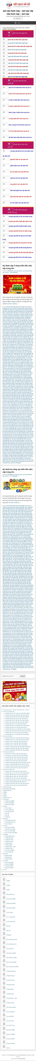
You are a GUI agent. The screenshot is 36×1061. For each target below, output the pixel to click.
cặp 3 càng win (10, 516)
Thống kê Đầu (8, 843)
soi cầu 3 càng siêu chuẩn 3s (14, 416)
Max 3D (7, 813)
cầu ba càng (9, 556)
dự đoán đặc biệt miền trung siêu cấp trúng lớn (16, 757)
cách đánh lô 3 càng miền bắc (14, 326)
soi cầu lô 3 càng (9, 461)
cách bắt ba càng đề (19, 317)
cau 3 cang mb (16, 355)
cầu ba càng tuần (26, 380)
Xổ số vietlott (8, 808)
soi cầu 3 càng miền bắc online (14, 415)
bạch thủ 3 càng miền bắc (16, 309)
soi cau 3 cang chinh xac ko (11, 407)
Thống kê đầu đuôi (9, 836)
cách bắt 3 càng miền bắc (13, 315)
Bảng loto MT (8, 857)
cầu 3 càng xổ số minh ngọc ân (12, 371)
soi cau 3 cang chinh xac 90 (12, 404)
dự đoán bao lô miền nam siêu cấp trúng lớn (16, 771)
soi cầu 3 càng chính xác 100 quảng (14, 403)
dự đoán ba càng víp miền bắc (17, 603)
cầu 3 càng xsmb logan (26, 377)
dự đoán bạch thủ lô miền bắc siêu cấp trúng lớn (17, 720)
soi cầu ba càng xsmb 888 (16, 458)
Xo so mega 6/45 (9, 809)
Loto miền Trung (10, 1025)
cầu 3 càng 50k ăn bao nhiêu (15, 339)
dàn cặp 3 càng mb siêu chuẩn (18, 582)
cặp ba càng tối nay (20, 517)
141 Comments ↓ (14, 476)
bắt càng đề (19, 311)
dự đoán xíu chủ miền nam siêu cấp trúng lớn (16, 785)
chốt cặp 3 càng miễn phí (13, 562)
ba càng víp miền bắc (19, 507)
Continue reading (12, 304)
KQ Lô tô (5, 853)
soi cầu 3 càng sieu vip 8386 (9, 421)
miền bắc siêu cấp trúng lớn (22, 398)
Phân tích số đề (7, 787)
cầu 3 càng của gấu (23, 350)
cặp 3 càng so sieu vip (16, 514)
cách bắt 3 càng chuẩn (13, 314)
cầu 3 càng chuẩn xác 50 (17, 529)
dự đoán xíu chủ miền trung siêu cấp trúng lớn (16, 767)
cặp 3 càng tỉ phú (26, 514)
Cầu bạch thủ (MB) (9, 827)
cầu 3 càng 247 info (24, 337)
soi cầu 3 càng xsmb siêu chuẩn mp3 (13, 429)
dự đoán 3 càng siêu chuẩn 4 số (18, 595)
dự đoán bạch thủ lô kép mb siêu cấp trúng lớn (16, 718)
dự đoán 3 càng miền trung (18, 594)
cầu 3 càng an (11, 522)
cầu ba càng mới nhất (17, 380)
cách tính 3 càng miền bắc (21, 331)
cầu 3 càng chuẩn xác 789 (10, 531)
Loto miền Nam (10, 1021)
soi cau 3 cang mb (23, 619)
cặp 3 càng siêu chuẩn (15, 511)
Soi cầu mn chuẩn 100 (8, 769)
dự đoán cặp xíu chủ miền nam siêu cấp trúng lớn (17, 773)
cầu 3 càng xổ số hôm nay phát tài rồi (16, 367)
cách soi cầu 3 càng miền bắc (19, 329)
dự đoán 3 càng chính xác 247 (17, 383)
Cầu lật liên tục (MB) (10, 829)
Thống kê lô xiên (9, 839)
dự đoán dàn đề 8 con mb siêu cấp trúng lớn (16, 727)
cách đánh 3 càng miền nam (26, 323)
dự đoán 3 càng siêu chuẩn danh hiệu (21, 392)
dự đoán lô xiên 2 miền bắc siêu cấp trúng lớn (16, 741)
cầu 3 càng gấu (10, 351)
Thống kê (7, 817)
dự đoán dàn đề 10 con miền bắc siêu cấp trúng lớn (17, 729)
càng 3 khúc (14, 335)
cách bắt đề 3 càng (9, 319)
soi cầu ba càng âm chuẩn (23, 433)
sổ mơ (4, 869)
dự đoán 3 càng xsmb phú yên (13, 397)
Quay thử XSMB (9, 862)
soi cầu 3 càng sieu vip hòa (22, 421)
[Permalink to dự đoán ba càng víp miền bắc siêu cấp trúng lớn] (17, 494)
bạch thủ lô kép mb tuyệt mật (17, 50)
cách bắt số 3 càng (9, 320)
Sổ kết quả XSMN (9, 804)
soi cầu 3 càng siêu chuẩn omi (25, 419)
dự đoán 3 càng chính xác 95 (18, 385)
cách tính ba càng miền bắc (15, 332)
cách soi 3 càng (28, 327)
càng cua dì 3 (20, 335)
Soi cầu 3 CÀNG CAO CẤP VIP (25, 399)
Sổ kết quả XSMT (9, 803)
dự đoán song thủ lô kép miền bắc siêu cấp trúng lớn (18, 746)
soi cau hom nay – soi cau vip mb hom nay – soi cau (18, 12)
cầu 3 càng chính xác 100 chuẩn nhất (15, 344)
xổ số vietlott (10, 912)
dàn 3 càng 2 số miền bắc (18, 568)
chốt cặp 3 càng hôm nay (20, 561)
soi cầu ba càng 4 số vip (26, 637)
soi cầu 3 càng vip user (23, 423)
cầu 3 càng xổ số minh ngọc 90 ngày (19, 547)
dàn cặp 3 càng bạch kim (18, 573)
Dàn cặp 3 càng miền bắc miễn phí (18, 583)
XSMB (5, 792)
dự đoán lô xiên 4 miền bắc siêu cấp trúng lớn (16, 745)
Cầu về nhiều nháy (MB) (11, 832)
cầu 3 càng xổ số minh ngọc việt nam (21, 553)
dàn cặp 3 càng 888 (7, 573)
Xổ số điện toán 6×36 (10, 820)
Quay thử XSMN (9, 864)
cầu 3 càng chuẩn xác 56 (18, 349)
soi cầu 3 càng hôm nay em (19, 413)
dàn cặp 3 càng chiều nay (13, 574)
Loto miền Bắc (10, 1016)
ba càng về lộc (15, 308)
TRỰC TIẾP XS (7, 790)
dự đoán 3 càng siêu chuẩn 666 (15, 391)
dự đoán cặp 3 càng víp (26, 397)
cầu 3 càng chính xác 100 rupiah (19, 528)
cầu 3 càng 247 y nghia (25, 338)
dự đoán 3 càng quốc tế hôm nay (13, 389)
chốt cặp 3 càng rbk (24, 562)
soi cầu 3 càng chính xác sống (11, 409)
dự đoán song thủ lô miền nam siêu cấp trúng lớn (17, 783)
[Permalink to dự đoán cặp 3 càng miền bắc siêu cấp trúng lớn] (17, 295)
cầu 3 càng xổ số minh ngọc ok (21, 374)
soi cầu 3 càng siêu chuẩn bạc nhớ (19, 417)
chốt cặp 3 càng (9, 561)
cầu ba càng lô (26, 379)
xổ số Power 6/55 (9, 811)
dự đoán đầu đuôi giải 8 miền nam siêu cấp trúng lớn (18, 780)
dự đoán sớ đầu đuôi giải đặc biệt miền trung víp (17, 764)
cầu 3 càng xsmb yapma (8, 379)
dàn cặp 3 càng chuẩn (24, 574)
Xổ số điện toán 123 (10, 822)
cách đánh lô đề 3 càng (8, 327)
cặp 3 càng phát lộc (19, 508)
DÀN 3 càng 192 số (7, 568)
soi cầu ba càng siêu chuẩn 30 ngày (15, 445)
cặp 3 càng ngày (29, 507)
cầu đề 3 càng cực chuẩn (14, 381)
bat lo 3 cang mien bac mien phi (10, 313)
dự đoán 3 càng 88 (23, 588)
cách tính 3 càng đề (10, 331)
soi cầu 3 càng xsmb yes (19, 431)
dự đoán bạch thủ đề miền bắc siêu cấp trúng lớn (17, 717)
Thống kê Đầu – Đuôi (10, 846)
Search (23, 676)
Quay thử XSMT (9, 866)
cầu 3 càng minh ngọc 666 (21, 356)
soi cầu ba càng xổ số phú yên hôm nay (18, 457)
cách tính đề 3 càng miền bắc (9, 333)
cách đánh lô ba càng (27, 326)
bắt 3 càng (7, 311)
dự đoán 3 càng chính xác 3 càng (20, 589)
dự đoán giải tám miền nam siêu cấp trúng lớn (16, 776)
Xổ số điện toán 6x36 (12, 939)
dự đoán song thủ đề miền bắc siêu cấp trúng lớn (17, 750)
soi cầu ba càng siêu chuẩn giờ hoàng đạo (19, 447)
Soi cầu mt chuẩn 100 (8, 752)
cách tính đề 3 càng (27, 332)
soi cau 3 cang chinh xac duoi (19, 612)
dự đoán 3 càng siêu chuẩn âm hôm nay (22, 597)
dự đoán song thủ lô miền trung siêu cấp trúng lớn (17, 766)
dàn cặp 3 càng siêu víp (25, 586)
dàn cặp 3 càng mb (21, 580)
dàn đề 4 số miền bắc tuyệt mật (18, 63)
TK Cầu (5, 825)
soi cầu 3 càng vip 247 (22, 628)
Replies (18, 463)
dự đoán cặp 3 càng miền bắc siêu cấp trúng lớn (17, 722)
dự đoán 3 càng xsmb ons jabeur (17, 601)
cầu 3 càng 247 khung (19, 519)
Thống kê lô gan (9, 838)
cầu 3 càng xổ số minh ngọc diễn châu (16, 373)
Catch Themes (22, 1058)
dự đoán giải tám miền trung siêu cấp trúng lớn (16, 759)
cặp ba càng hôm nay (10, 517)
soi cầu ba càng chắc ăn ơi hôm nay (21, 435)
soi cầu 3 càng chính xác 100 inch (11, 401)
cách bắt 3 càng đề (23, 314)
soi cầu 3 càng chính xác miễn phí (17, 613)
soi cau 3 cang (24, 604)
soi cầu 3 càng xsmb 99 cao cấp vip (20, 631)
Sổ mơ (8, 1048)
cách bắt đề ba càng (19, 319)
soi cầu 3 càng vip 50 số (12, 423)
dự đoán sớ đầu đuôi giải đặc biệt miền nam (15, 781)
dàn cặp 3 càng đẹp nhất (12, 577)
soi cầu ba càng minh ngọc (17, 440)
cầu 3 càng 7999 (26, 339)
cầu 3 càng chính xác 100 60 (13, 341)
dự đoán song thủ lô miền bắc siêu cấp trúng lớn (17, 748)
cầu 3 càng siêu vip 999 (8, 541)
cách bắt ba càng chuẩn (8, 317)
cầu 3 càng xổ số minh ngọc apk (22, 549)
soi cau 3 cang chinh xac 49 (22, 609)
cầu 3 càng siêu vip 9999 (17, 363)
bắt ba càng (13, 311)
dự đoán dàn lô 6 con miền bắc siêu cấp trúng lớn (17, 738)
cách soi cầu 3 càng (7, 329)
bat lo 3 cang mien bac (27, 311)
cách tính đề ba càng (22, 333)
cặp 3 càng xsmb (19, 516)
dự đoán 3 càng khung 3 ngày (16, 387)
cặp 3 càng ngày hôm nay (9, 508)
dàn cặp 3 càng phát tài (15, 585)
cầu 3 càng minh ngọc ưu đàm (19, 359)
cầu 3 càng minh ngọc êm (19, 357)
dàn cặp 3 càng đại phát (19, 576)
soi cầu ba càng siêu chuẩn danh (17, 446)
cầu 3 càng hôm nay (19, 351)
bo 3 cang (20, 313)
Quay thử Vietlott (9, 867)
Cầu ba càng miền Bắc (18, 556)
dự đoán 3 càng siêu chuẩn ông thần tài (14, 600)
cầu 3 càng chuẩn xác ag (13, 350)
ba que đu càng (23, 308)
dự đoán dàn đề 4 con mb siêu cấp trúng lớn (16, 723)
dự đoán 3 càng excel (21, 592)
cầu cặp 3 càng (27, 556)
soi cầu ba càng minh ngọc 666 (17, 441)
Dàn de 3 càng (15, 588)
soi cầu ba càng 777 (11, 433)
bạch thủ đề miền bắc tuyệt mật (18, 56)
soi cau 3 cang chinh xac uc (13, 410)
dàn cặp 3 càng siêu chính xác (12, 586)
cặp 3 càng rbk (11, 510)
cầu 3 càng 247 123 (15, 337)
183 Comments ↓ (14, 272)
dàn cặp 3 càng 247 (17, 571)
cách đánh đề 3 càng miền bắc (10, 325)
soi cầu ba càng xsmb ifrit (18, 459)
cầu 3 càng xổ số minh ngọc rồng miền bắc (17, 375)
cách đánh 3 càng (12, 321)
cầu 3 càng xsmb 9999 (15, 377)
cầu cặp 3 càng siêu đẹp (18, 559)
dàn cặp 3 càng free (23, 577)
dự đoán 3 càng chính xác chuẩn (19, 591)
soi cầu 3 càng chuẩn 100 (11, 411)
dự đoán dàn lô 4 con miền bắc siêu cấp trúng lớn (17, 734)
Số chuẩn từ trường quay (9, 789)
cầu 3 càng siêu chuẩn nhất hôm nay (11, 540)
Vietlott (5, 806)
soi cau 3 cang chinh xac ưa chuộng (18, 615)
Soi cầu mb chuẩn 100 (21, 307)
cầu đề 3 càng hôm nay (25, 381)
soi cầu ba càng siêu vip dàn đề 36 (14, 452)
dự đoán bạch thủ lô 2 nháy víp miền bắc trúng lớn (17, 713)
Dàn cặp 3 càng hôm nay (11, 580)
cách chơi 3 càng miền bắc (21, 320)
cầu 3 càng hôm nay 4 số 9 (16, 353)
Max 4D (7, 815)
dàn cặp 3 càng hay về (16, 579)
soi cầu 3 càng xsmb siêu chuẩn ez (20, 634)
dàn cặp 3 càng (8, 571)
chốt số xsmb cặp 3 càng (19, 567)
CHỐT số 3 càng (17, 564)
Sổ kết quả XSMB (9, 801)
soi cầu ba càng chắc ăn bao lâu (20, 434)
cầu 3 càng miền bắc (25, 355)
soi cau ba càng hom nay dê (20, 437)
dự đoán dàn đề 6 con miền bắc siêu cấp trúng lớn (17, 725)
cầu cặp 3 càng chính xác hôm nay (21, 558)
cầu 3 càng (7, 337)
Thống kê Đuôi (8, 845)
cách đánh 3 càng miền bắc (12, 323)
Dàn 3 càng (28, 567)
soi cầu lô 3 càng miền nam (20, 461)
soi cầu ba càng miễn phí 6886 (19, 439)
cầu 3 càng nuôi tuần (13, 361)
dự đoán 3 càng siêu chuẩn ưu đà (12, 395)
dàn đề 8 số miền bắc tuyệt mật (18, 70)
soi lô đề (12, 463)
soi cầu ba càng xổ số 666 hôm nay (15, 453)
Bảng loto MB (8, 855)
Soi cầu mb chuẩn (11, 307)
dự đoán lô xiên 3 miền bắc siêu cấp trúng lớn (16, 743)
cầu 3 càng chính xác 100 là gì (23, 345)
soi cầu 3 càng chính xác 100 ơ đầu (20, 607)
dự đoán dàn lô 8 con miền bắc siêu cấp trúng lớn (17, 739)
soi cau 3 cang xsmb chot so (11, 427)
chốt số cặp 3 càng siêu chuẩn (23, 565)
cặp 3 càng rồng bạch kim (21, 510)
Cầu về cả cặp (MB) (10, 831)
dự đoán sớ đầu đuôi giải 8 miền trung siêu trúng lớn (17, 762)
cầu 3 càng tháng (9, 365)
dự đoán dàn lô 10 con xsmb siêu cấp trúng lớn (16, 732)
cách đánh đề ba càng (22, 325)
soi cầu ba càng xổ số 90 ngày (16, 455)
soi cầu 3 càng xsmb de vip (25, 427)
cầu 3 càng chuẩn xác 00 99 (22, 347)
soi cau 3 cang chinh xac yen (18, 616)
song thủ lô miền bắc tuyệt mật (17, 43)
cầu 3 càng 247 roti (15, 338)
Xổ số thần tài (8, 824)
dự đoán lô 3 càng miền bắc (9, 398)
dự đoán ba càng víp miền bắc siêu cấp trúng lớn (17, 715)
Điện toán (5, 818)
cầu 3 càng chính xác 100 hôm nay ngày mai (15, 526)
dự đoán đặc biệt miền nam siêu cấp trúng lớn (16, 774)
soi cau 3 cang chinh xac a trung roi (20, 610)
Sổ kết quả (6, 799)
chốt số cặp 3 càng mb (10, 565)
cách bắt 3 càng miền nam (26, 315)
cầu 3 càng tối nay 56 (18, 365)
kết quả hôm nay (7, 797)
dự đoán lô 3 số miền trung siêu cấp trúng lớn (16, 760)
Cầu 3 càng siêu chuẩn (23, 361)
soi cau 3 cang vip (21, 422)
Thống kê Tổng (9, 848)
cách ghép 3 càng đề (19, 327)
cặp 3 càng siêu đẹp (12, 513)
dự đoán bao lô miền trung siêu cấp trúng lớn (16, 753)
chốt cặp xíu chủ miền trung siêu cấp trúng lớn (16, 755)
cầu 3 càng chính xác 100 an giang (12, 343)
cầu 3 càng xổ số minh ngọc (9, 369)
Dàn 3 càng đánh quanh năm (16, 570)
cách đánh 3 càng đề (21, 321)
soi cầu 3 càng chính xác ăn (13, 405)
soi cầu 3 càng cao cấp (11, 399)
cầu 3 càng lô (9, 355)
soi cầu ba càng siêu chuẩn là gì (21, 449)
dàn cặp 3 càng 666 (26, 571)
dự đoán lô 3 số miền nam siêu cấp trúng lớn (16, 778)
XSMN (5, 795)
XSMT (4, 794)
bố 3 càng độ (26, 313)
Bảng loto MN (8, 859)
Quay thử (5, 860)
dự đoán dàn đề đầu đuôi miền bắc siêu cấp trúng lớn (18, 731)
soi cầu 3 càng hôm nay (23, 411)
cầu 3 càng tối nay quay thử (25, 543)
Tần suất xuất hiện (9, 850)
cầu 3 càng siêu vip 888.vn (23, 362)
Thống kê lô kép (9, 841)
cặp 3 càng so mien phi (23, 513)
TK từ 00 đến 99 (9, 852)
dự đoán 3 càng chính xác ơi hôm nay (20, 386)
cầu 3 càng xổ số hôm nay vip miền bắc (22, 368)
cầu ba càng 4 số (19, 379)
